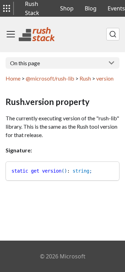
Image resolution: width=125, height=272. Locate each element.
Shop (67, 8)
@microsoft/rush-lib (50, 78)
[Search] (112, 34)
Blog (91, 8)
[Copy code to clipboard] (111, 170)
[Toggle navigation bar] (11, 34)
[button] (6, 8)
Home (13, 78)
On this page (25, 63)
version (105, 78)
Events (116, 8)
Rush (85, 78)
